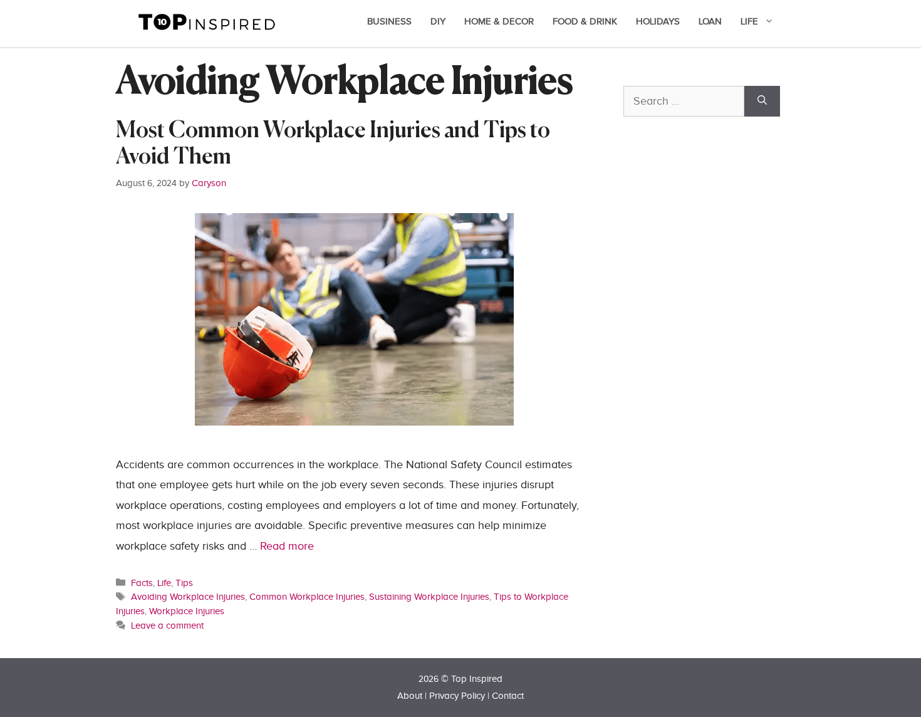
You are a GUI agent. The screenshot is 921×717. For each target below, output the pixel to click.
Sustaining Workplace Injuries (429, 596)
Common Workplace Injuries (307, 596)
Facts (142, 583)
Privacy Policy (457, 696)
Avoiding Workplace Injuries (188, 596)
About (409, 696)
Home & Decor (499, 21)
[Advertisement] (717, 405)
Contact (508, 696)
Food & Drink (585, 21)
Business (389, 21)
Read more (287, 546)
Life (749, 21)
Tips (184, 583)
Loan (710, 21)
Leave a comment (167, 625)
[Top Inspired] (207, 21)
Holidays (658, 21)
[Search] (762, 101)
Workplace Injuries (186, 611)
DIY (437, 21)
